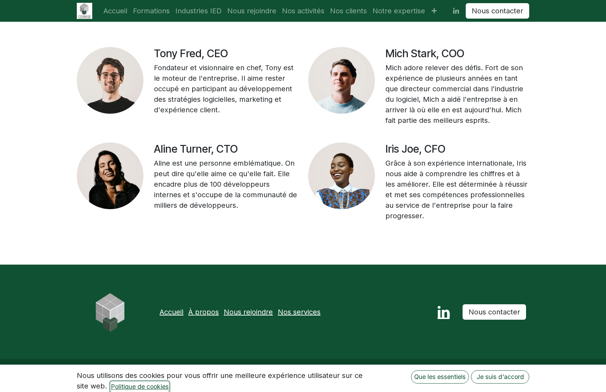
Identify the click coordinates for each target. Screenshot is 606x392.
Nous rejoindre (248, 312)
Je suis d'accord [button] (500, 376)
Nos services (299, 312)
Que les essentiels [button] (440, 376)
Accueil (171, 312)
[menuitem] (115, 11)
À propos (203, 312)
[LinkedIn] (456, 11)
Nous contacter (497, 11)
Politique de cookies (140, 386)
